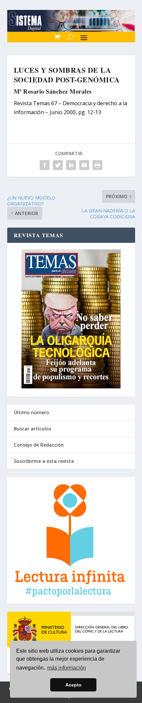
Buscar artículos (32, 428)
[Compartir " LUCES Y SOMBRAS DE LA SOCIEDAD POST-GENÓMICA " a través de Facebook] (44, 165)
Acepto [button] (73, 684)
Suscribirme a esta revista (44, 461)
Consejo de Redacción (39, 445)
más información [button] (66, 668)
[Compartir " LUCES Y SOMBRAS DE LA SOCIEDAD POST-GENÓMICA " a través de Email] (84, 165)
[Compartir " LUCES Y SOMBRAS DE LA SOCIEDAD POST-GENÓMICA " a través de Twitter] (57, 165)
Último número (31, 412)
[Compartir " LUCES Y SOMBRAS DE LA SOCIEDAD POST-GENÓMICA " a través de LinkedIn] (71, 165)
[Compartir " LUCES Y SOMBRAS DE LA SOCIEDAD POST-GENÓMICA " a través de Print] (97, 165)
